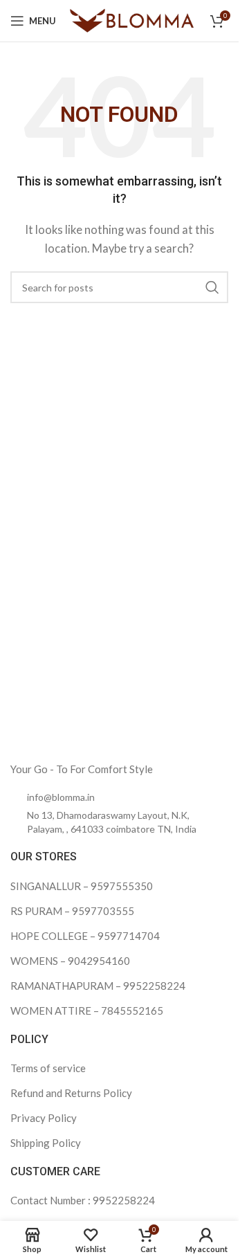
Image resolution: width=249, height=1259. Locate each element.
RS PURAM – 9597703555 (72, 911)
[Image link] (96, 729)
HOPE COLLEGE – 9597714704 (85, 936)
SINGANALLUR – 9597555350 (81, 886)
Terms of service (48, 1068)
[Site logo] (132, 19)
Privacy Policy (43, 1118)
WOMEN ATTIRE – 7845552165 (86, 1010)
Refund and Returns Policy (71, 1093)
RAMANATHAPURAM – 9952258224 (97, 985)
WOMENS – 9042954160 (70, 960)
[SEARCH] (212, 287)
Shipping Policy (45, 1142)
